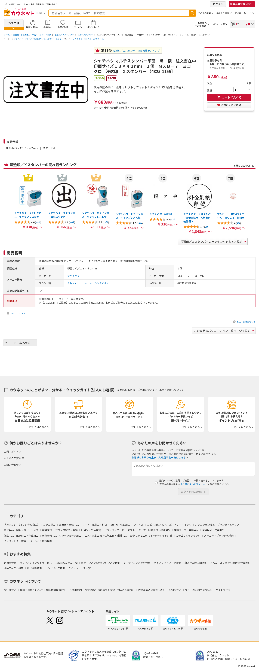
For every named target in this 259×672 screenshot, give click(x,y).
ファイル (139, 524)
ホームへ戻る (22, 342)
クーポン (78, 27)
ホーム (7, 34)
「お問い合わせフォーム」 (194, 484)
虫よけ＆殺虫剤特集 (195, 562)
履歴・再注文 (32, 27)
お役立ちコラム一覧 (66, 562)
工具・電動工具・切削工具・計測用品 (106, 535)
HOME (39, 13)
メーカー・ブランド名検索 (219, 535)
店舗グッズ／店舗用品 (186, 530)
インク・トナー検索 (15, 541)
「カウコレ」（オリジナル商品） (22, 524)
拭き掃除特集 (34, 568)
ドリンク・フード (114, 530)
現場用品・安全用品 (213, 530)
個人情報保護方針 (56, 590)
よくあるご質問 (12, 458)
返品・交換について (245, 321)
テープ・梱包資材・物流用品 (154, 530)
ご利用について (146, 389)
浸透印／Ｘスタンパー (64, 34)
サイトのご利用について (198, 590)
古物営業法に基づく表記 (151, 590)
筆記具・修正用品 (120, 524)
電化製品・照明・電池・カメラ (21, 530)
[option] (28, 201)
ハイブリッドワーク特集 (167, 562)
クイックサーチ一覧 (79, 568)
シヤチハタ (18, 38)
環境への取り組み (30, 590)
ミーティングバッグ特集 (136, 562)
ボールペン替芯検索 (41, 541)
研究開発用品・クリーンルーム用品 (61, 535)
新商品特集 (10, 562)
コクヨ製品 (49, 524)
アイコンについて (18, 313)
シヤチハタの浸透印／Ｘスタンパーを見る (42, 38)
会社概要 (9, 590)
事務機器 (47, 530)
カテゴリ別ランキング (188, 535)
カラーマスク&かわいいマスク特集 (100, 562)
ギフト (131, 530)
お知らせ (174, 590)
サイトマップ (223, 590)
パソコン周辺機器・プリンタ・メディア (217, 524)
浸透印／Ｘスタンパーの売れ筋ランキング (136, 50)
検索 (192, 13)
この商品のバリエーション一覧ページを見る (222, 331)
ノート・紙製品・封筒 (94, 524)
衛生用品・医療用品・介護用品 (21, 535)
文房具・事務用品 (21, 34)
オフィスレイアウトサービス (36, 562)
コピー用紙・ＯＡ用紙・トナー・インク (169, 524)
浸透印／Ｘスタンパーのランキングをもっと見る (211, 241)
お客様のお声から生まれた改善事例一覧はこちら (159, 457)
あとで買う (221, 24)
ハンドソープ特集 (55, 568)
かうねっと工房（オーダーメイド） (149, 535)
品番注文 (48, 27)
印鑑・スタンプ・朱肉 (41, 34)
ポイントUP (93, 27)
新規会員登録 (242, 4)
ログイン (218, 4)
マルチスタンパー (85, 34)
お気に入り (63, 27)
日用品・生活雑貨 (91, 530)
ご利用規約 (75, 590)
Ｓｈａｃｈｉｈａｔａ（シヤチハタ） (88, 38)
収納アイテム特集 (13, 568)
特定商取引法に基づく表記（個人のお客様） (110, 590)
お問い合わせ (11, 464)
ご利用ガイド (11, 451)
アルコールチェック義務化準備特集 (230, 562)
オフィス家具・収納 (66, 530)
